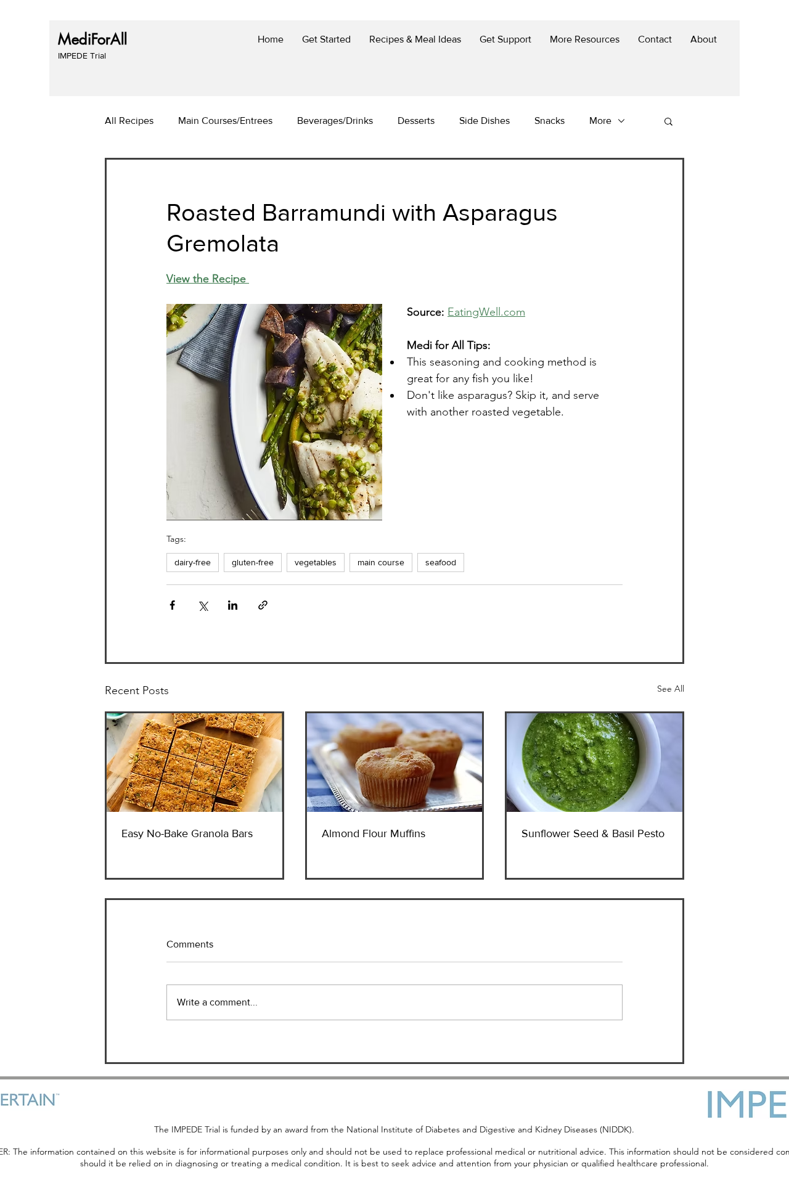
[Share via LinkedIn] (233, 605)
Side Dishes (484, 120)
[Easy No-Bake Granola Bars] (194, 762)
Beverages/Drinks (335, 120)
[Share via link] (263, 605)
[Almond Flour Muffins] (395, 762)
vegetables (316, 562)
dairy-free (192, 562)
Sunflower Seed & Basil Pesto (592, 833)
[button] (668, 121)
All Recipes (129, 120)
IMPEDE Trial (82, 55)
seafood (440, 562)
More (600, 120)
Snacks (549, 120)
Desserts (416, 120)
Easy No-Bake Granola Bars (187, 833)
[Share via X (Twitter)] (202, 605)
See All (670, 688)
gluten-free (253, 562)
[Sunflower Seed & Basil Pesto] (594, 762)
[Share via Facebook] (172, 605)
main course (381, 562)
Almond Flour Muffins (373, 833)
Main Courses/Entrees (225, 120)
